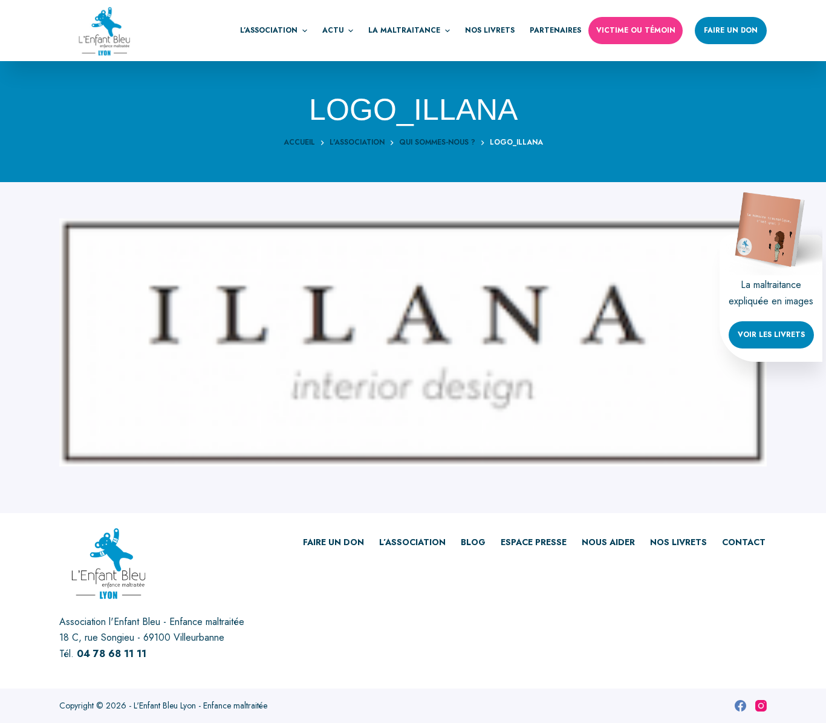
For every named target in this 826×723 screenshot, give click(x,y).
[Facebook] (740, 706)
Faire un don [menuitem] (333, 542)
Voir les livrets (771, 334)
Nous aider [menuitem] (608, 542)
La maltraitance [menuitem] (404, 30)
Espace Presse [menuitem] (534, 542)
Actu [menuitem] (333, 30)
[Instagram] (761, 706)
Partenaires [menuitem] (555, 30)
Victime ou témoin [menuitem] (635, 30)
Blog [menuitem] (473, 542)
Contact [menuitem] (744, 542)
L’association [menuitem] (269, 30)
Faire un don (731, 30)
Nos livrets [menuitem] (490, 30)
